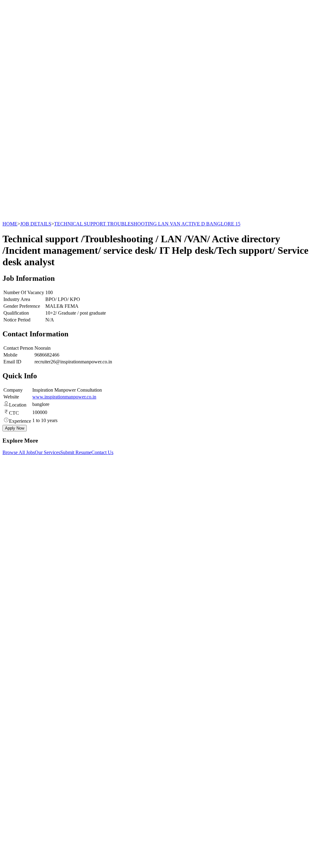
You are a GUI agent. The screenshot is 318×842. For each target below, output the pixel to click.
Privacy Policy (29, 701)
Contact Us (102, 452)
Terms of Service (31, 706)
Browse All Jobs (18, 452)
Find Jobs (24, 666)
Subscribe (71, 775)
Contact (22, 677)
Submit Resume (75, 452)
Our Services (47, 452)
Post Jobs (24, 660)
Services (23, 655)
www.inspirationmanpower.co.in (64, 396)
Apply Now (14, 428)
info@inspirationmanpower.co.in (42, 509)
